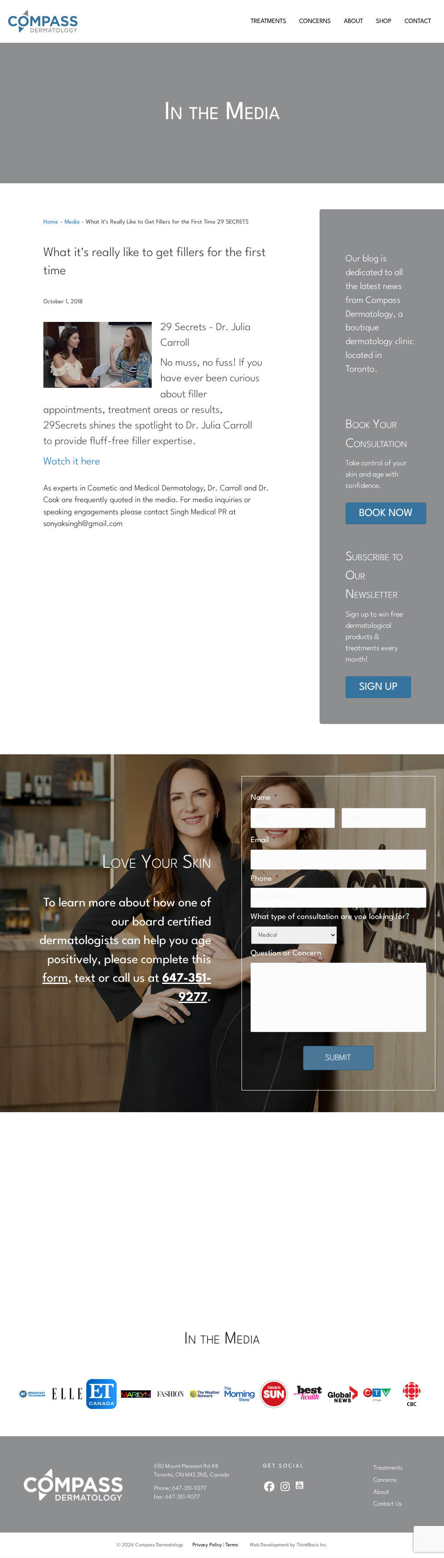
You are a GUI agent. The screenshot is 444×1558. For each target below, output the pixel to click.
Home (50, 222)
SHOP (384, 21)
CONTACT (418, 21)
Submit (338, 1058)
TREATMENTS (268, 21)
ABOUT (353, 21)
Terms (231, 1545)
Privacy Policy (207, 1545)
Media (72, 222)
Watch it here (71, 462)
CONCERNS (315, 21)
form (55, 979)
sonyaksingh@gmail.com (83, 524)
